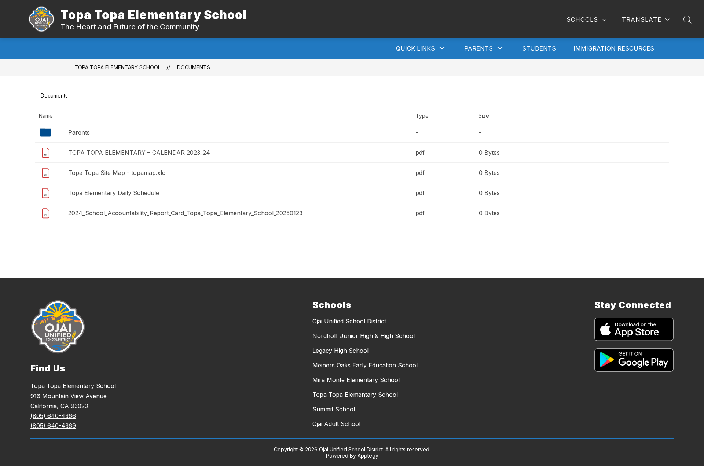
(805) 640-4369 (53, 425)
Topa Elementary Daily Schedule (113, 193)
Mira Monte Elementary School (356, 380)
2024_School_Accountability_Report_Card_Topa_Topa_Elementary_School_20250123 (185, 213)
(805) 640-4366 (53, 415)
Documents (193, 67)
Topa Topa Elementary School (117, 67)
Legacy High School (340, 350)
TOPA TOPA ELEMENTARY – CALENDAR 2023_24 (139, 152)
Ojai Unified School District (349, 321)
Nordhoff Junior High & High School (363, 336)
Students (539, 48)
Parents (79, 132)
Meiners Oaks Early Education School (365, 365)
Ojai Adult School (336, 424)
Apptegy (368, 455)
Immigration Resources (613, 48)
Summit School (333, 409)
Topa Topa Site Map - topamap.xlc (116, 172)
